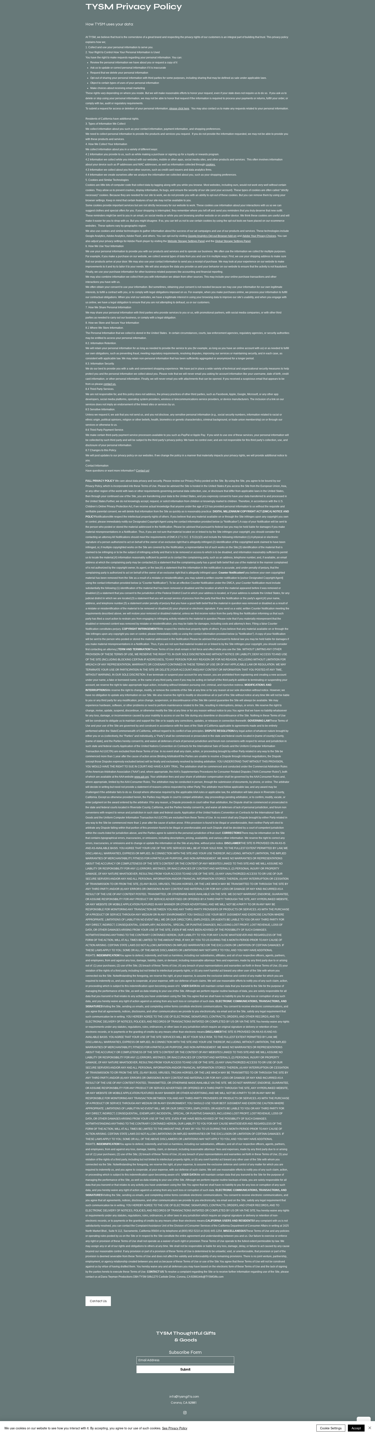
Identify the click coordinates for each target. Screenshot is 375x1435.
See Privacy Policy (174, 1428)
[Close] (369, 1428)
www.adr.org (141, 776)
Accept (356, 1428)
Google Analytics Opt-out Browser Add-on (212, 236)
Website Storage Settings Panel (186, 241)
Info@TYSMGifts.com (211, 1276)
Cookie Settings (331, 1428)
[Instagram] (185, 1412)
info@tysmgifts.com (184, 1396)
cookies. (210, 164)
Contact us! (142, 470)
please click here (179, 108)
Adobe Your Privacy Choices (259, 236)
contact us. (110, 384)
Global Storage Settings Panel (233, 241)
